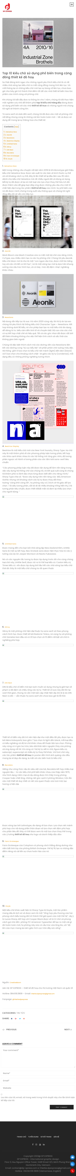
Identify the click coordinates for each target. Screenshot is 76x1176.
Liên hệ (56, 1137)
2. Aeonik (7, 135)
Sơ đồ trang (46, 1137)
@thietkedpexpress (20, 999)
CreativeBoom (15, 982)
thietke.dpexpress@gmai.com (43, 994)
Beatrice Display (12, 446)
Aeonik (8, 251)
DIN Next (8, 683)
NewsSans (9, 317)
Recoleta (9, 765)
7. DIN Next (8, 150)
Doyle (8, 906)
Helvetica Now (10, 166)
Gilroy (7, 627)
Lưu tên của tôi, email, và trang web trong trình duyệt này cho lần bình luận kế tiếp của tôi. (38, 1099)
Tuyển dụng (33, 1137)
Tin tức (21, 1013)
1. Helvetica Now (10, 132)
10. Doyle (7, 159)
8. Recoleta (8, 153)
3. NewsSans (8, 138)
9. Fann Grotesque (11, 156)
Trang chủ (21, 1137)
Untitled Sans (10, 544)
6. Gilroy (7, 147)
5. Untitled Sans (10, 144)
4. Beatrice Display (11, 141)
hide (16, 127)
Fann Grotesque (12, 841)
